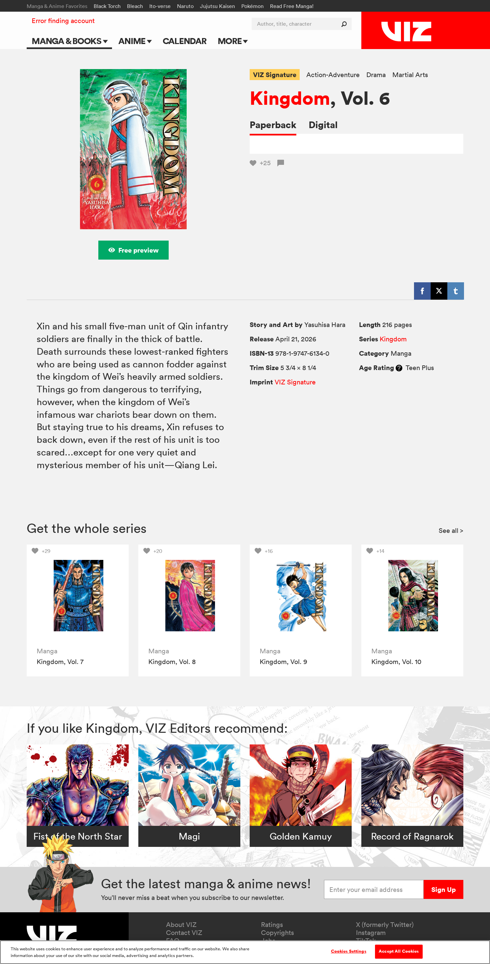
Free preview (138, 250)
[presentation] (78, 596)
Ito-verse (160, 6)
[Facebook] (422, 291)
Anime (132, 40)
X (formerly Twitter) (385, 925)
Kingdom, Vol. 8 (172, 662)
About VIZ (181, 925)
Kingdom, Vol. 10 (396, 662)
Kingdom (290, 98)
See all (451, 531)
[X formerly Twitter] (439, 291)
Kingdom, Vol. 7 (60, 662)
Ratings (272, 925)
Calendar (184, 40)
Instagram (371, 933)
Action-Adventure (333, 75)
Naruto (185, 6)
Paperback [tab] (273, 124)
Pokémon (252, 6)
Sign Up (443, 889)
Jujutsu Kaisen (217, 6)
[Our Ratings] (399, 368)
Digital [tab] (323, 124)
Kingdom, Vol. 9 (283, 662)
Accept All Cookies (399, 951)
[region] (245, 952)
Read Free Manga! (292, 6)
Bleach (135, 6)
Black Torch (107, 6)
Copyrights (277, 933)
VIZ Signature (274, 74)
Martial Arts (410, 75)
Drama (376, 75)
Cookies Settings (348, 951)
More (230, 40)
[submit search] (345, 24)
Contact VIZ (184, 933)
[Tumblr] (455, 291)
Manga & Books (67, 40)
